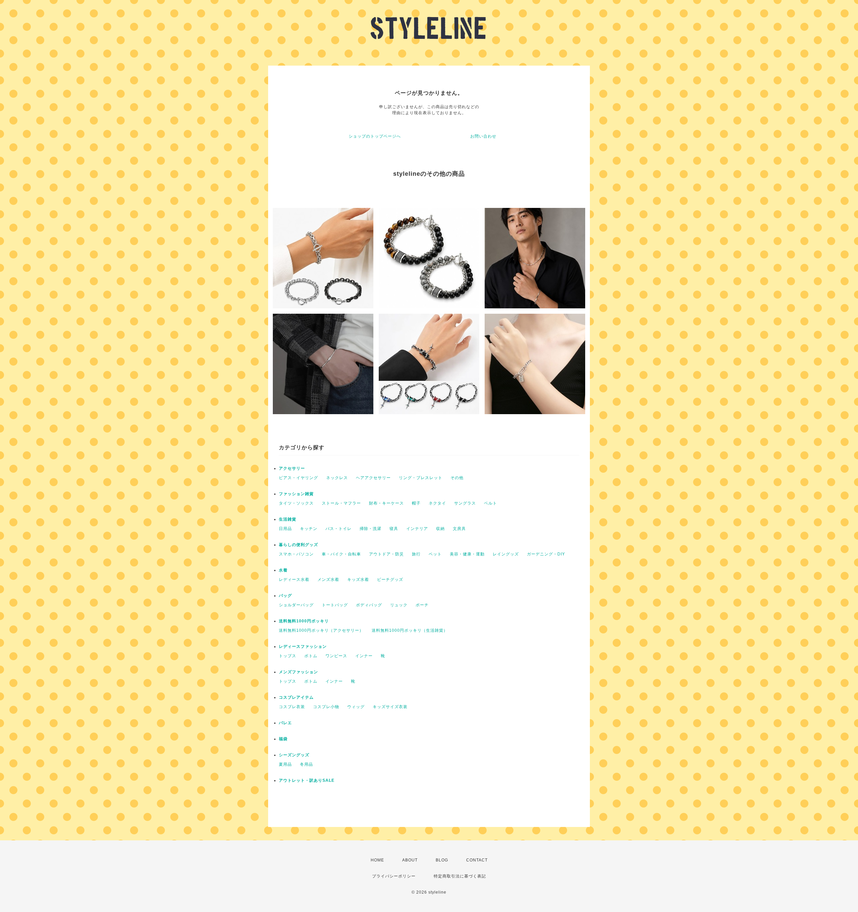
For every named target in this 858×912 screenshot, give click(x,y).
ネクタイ (437, 503)
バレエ (285, 722)
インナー (364, 656)
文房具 (459, 528)
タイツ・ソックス (296, 503)
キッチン (308, 528)
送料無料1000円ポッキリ (304, 621)
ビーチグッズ (390, 579)
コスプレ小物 (326, 706)
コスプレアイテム (296, 697)
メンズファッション (298, 672)
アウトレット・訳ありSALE (306, 780)
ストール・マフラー (341, 503)
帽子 (416, 503)
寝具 (393, 528)
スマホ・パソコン (296, 554)
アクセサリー (292, 468)
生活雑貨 (287, 519)
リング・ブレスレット (420, 477)
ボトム (310, 656)
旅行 (416, 554)
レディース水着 (294, 579)
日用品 (285, 528)
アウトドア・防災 (386, 554)
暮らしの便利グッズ (298, 544)
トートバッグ (335, 605)
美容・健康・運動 (467, 554)
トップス (287, 656)
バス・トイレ (338, 528)
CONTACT (477, 860)
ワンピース (336, 656)
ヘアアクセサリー (373, 477)
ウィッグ (356, 706)
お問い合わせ (483, 136)
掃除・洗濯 (370, 528)
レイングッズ (506, 554)
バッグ (285, 595)
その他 (457, 477)
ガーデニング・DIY (546, 554)
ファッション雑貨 (296, 493)
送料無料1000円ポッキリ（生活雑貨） (410, 630)
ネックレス (337, 477)
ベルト (490, 503)
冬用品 (306, 764)
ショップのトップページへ (375, 136)
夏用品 (285, 764)
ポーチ (422, 605)
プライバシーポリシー (394, 876)
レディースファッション (303, 646)
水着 (283, 570)
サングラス (465, 503)
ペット (435, 554)
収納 (440, 528)
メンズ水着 (328, 579)
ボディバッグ (369, 605)
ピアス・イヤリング (298, 477)
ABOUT (410, 860)
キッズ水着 (358, 579)
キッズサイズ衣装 (390, 706)
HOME (377, 860)
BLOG (442, 860)
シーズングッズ (294, 755)
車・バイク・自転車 (341, 554)
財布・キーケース (386, 503)
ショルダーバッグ (296, 605)
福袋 (283, 739)
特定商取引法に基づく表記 (460, 876)
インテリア (417, 528)
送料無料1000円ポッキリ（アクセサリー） (321, 630)
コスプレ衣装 (292, 706)
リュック (399, 605)
